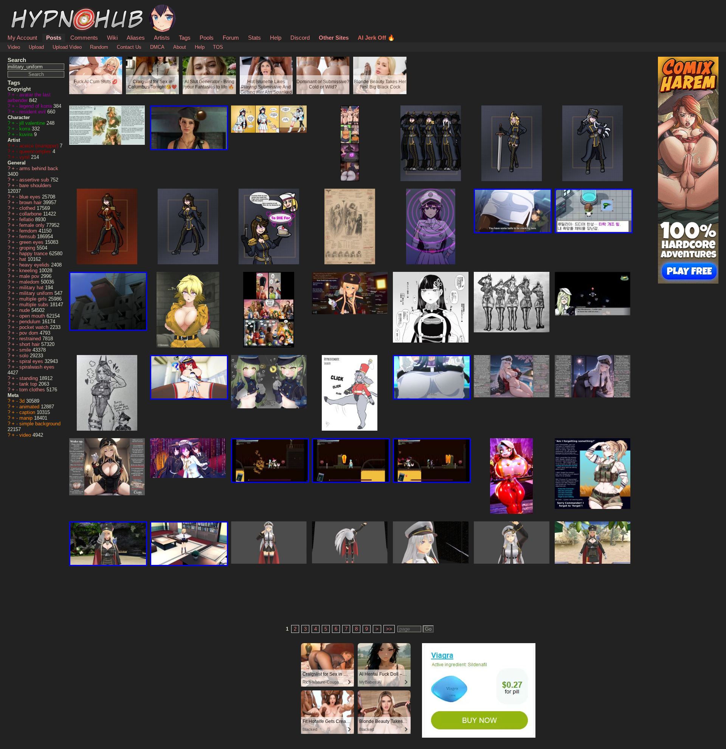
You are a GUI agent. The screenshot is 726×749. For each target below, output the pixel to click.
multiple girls (33, 299)
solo (24, 355)
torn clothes (33, 389)
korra (25, 129)
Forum (231, 37)
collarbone (31, 214)
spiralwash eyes (36, 367)
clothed (28, 208)
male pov (30, 276)
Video (14, 47)
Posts (53, 37)
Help (275, 37)
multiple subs (34, 304)
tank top (29, 384)
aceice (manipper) (39, 146)
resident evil (33, 112)
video (26, 435)
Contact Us (129, 47)
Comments (84, 37)
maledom (30, 282)
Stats (254, 37)
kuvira (26, 134)
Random (99, 47)
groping (28, 248)
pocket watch (34, 327)
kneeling (29, 270)
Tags (185, 37)
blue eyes (30, 197)
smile (26, 350)
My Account (22, 37)
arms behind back (38, 168)
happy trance (34, 253)
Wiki (112, 37)
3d (22, 401)
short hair (30, 344)
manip (26, 418)
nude (25, 310)
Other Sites (334, 37)
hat (23, 259)
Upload (36, 47)
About (179, 47)
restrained (30, 338)
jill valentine (33, 123)
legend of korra (36, 106)
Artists (162, 37)
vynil (25, 157)
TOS (218, 47)
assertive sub (34, 180)
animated (30, 406)
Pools (207, 37)
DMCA (157, 47)
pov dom (29, 333)
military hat (32, 287)
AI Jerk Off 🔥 (376, 37)
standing (29, 378)
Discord (300, 37)
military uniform (36, 293)
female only (32, 225)
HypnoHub (29, 9)
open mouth (33, 316)
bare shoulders (35, 185)
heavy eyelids (35, 265)
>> (389, 629)
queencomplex (36, 151)
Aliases (136, 37)
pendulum (30, 321)
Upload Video (67, 47)
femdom (29, 231)
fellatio (27, 219)
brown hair (31, 202)
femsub (28, 236)
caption (28, 412)
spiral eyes (32, 361)
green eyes (32, 242)
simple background (39, 423)
